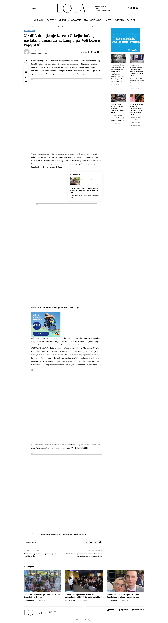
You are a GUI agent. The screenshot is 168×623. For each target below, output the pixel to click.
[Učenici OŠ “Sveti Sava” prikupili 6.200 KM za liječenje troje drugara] (42, 581)
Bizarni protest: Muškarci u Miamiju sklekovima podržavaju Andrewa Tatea (118, 108)
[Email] (97, 52)
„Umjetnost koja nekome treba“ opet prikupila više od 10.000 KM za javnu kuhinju (83, 595)
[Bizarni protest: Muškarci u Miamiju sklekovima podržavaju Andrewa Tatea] (118, 98)
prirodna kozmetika (65, 534)
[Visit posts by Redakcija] (27, 52)
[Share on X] (91, 52)
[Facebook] (128, 8)
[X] (131, 8)
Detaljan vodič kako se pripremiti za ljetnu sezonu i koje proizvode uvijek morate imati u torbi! (84, 190)
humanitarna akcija (52, 534)
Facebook (35, 167)
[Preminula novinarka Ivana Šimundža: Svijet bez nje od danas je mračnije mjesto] (118, 58)
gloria (43, 534)
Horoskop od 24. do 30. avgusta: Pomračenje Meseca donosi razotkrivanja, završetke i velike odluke (137, 109)
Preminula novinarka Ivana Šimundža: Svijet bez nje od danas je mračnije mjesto (118, 68)
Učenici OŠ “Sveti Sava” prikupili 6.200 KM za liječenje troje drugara (42, 595)
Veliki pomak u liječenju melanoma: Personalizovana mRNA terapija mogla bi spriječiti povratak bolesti (136, 70)
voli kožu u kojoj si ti (79, 534)
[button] (25, 8)
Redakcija (34, 51)
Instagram (93, 164)
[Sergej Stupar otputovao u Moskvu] (75, 181)
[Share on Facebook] (88, 52)
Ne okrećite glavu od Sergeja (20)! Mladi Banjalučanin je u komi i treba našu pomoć (124, 595)
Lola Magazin (31, 600)
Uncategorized (30, 31)
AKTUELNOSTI (28, 591)
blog (73, 164)
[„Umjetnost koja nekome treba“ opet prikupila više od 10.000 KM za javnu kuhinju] (84, 581)
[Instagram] (137, 8)
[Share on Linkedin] (94, 52)
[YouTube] (134, 8)
